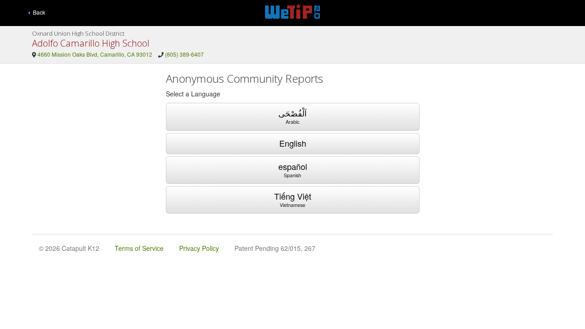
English (292, 143)
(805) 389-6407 (184, 54)
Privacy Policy (199, 248)
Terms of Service (139, 248)
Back (37, 12)
